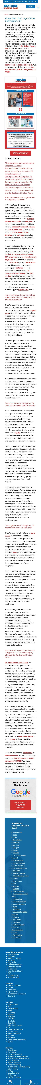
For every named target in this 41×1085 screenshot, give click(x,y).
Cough (15, 878)
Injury (15, 835)
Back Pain (16, 871)
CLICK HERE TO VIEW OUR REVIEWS (20, 804)
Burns (15, 907)
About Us (11, 956)
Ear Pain (16, 853)
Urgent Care (17, 832)
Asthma (16, 886)
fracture (14, 262)
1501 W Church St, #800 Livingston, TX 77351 (20, 69)
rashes (32, 227)
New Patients (13, 954)
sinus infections (15, 229)
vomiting (20, 235)
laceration (30, 262)
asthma (8, 221)
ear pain (28, 221)
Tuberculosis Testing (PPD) (19, 1067)
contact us (10, 65)
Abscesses (17, 909)
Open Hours (13, 992)
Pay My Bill (12, 963)
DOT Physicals (18, 860)
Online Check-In (14, 985)
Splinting (16, 917)
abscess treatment (20, 227)
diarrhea (8, 235)
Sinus (14, 884)
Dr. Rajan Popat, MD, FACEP (16, 663)
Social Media (13, 975)
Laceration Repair (19, 904)
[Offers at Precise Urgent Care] (30, 6)
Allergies (16, 848)
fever (14, 552)
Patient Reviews (14, 967)
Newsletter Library (15, 971)
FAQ (9, 973)
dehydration (23, 232)
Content (11, 996)
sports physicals (25, 254)
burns (14, 232)
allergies (30, 219)
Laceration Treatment (17, 1040)
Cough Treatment (15, 1029)
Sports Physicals (19, 863)
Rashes (15, 850)
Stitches (16, 889)
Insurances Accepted (17, 994)
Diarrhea (16, 845)
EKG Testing (17, 899)
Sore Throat (17, 881)
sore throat (28, 736)
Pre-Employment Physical (18, 1058)
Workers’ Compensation (18, 1056)
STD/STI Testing (19, 866)
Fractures (16, 922)
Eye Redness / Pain (20, 868)
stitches (19, 268)
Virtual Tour (12, 969)
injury (17, 433)
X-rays (15, 254)
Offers (10, 987)
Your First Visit (13, 977)
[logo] (9, 5)
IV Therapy (17, 937)
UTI (9, 1027)
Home (6, 14)
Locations (12, 990)
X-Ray (15, 932)
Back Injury (17, 920)
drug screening (18, 273)
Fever (15, 837)
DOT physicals (11, 257)
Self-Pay (11, 960)
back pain (16, 221)
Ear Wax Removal (19, 902)
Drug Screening (18, 891)
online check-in (25, 65)
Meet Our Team (14, 958)
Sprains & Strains (19, 925)
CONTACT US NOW (21, 153)
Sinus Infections (14, 1033)
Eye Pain (11, 1021)
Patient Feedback (15, 965)
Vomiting (16, 842)
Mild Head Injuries (19, 873)
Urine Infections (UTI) (21, 876)
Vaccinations (17, 935)
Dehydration (17, 840)
